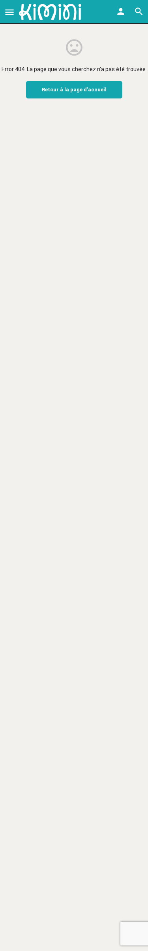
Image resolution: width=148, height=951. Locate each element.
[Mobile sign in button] (121, 11)
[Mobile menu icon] (9, 12)
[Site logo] (51, 12)
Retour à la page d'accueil (74, 90)
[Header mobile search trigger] (139, 11)
